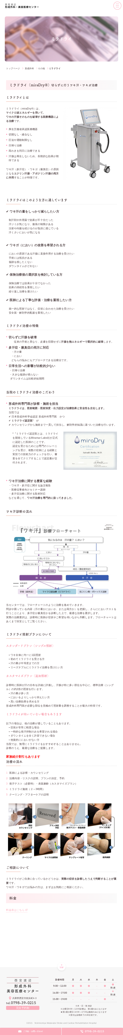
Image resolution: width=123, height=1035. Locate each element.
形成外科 (29, 68)
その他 (41, 68)
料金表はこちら (15, 910)
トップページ (13, 68)
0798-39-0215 (21, 1003)
